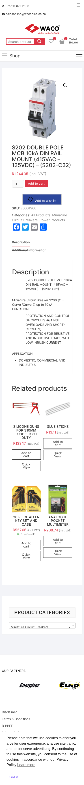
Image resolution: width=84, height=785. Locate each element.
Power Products (52, 220)
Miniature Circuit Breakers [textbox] (41, 627)
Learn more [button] (26, 765)
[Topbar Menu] (78, 5)
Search (39, 41)
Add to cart (36, 183)
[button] (65, 85)
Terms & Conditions (16, 719)
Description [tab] (21, 242)
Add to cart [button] (26, 454)
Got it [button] (13, 777)
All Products (40, 215)
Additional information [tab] (29, 250)
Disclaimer (9, 712)
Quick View (26, 465)
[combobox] (42, 625)
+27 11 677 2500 (17, 6)
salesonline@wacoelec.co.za (26, 14)
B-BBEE (7, 726)
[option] (22, 686)
